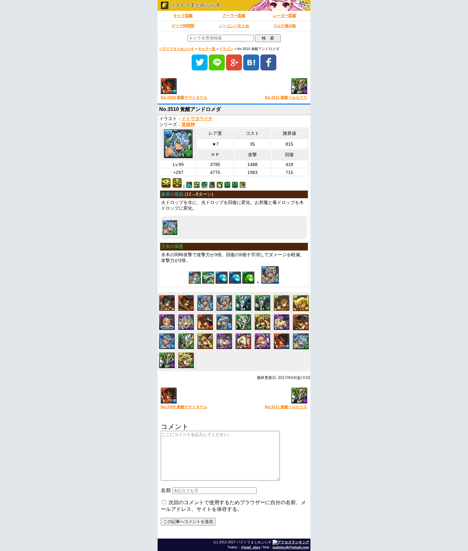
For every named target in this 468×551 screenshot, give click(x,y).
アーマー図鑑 (234, 15)
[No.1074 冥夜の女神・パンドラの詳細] (186, 322)
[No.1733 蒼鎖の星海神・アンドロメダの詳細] (224, 322)
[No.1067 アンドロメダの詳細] (205, 303)
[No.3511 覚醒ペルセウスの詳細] (167, 360)
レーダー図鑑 (284, 15)
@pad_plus (250, 547)
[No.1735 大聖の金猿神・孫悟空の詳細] (262, 322)
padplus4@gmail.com (291, 547)
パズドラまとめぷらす (194, 5)
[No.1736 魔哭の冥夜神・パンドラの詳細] (281, 322)
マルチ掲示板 (284, 26)
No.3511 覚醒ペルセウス (286, 97)
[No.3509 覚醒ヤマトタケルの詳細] (281, 341)
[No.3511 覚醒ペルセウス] (273, 86)
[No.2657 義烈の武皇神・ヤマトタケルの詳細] (301, 322)
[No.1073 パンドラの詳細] (167, 322)
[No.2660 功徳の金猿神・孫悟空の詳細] (205, 341)
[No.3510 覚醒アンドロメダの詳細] (170, 227)
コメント (175, 426)
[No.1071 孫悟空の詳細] (281, 303)
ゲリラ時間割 (183, 26)
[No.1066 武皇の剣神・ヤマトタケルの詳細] (186, 303)
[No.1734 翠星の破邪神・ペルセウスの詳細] (243, 322)
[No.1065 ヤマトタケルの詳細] (167, 303)
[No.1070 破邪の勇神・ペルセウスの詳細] (262, 303)
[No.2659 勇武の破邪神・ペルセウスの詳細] (186, 341)
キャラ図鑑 (183, 15)
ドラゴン (226, 49)
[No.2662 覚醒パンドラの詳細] (243, 341)
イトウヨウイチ (197, 118)
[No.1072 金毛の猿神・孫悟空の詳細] (301, 303)
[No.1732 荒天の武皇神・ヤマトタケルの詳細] (205, 322)
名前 (166, 490)
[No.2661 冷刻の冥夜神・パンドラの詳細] (224, 341)
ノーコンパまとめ (234, 26)
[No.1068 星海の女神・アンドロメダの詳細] (224, 303)
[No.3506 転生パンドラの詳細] (262, 341)
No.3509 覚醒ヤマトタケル (184, 97)
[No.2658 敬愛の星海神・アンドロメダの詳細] (167, 341)
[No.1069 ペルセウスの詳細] (243, 303)
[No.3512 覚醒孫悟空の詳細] (186, 360)
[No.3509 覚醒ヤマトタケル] (195, 86)
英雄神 (188, 124)
